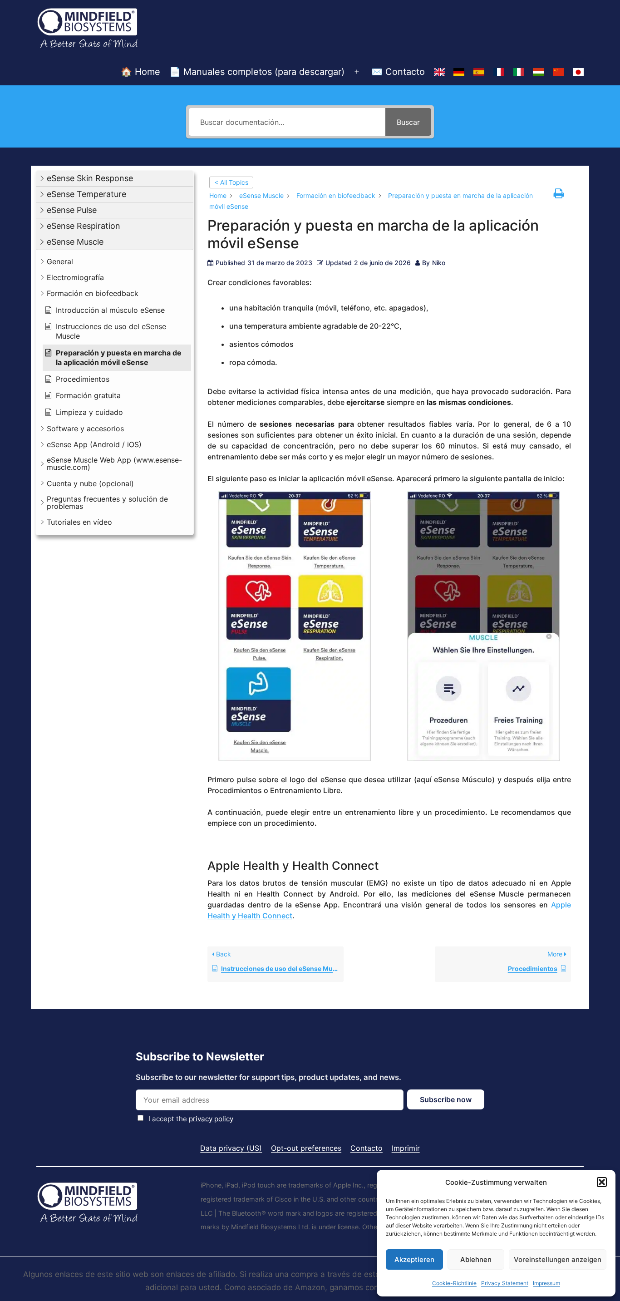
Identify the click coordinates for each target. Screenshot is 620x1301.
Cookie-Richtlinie (454, 1283)
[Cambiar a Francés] (499, 72)
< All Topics (231, 182)
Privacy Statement (504, 1283)
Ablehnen (476, 1259)
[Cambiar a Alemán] (459, 72)
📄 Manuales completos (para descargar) (256, 71)
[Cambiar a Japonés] (578, 72)
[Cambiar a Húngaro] (539, 72)
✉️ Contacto (398, 71)
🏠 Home (140, 71)
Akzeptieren (414, 1259)
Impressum (546, 1283)
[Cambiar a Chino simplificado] (558, 72)
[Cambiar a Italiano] (519, 72)
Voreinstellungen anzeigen (557, 1259)
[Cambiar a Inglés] (439, 72)
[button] (601, 1182)
